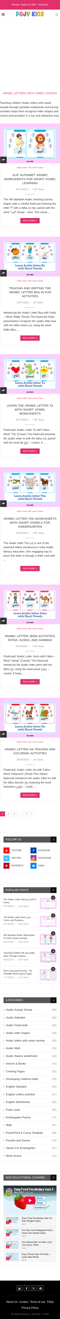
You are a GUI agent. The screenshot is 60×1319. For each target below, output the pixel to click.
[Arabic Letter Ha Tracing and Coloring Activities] (30, 718)
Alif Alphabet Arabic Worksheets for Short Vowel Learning (30, 179)
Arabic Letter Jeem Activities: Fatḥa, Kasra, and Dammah (30, 638)
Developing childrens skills (31, 1079)
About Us (12, 1301)
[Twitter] (33, 1288)
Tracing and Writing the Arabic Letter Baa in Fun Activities (30, 292)
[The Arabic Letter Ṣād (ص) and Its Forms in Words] (48, 903)
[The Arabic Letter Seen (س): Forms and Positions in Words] (48, 921)
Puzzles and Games (31, 1140)
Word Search (31, 1156)
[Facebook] (26, 1288)
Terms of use (37, 1301)
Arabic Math (31, 1048)
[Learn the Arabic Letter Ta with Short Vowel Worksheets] (30, 374)
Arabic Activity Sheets (31, 1010)
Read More (29, 221)
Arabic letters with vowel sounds (31, 1041)
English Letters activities (31, 1094)
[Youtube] (19, 1288)
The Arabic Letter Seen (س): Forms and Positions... (17, 919)
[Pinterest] (40, 1288)
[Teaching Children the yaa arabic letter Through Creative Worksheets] (48, 957)
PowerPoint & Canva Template (31, 1133)
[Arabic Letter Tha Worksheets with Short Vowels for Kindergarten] (30, 487)
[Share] (3, 160)
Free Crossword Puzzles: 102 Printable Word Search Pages (18, 972)
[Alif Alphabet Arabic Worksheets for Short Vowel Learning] (30, 143)
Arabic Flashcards (31, 1025)
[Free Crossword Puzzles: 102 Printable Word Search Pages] (48, 974)
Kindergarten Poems (31, 1117)
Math (31, 1125)
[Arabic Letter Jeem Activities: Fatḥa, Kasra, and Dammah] (30, 604)
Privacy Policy (30, 1307)
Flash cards (31, 1110)
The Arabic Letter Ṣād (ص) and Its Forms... (20, 901)
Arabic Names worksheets (31, 1056)
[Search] (56, 14)
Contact (23, 1301)
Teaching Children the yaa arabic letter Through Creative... (19, 954)
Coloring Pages (31, 1071)
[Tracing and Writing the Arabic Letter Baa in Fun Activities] (30, 256)
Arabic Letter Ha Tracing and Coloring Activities (30, 751)
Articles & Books (31, 1064)
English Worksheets (31, 1102)
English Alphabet (31, 1087)
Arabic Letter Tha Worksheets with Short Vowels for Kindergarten (30, 523)
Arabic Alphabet (31, 1018)
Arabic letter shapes (31, 1033)
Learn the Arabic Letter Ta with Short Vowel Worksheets (30, 410)
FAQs (50, 1301)
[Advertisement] (30, 51)
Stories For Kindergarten (31, 1148)
